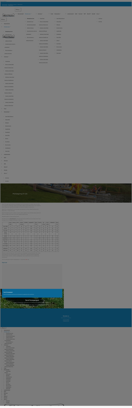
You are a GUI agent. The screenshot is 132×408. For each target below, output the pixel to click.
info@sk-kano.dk (41, 304)
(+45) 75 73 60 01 (25, 304)
